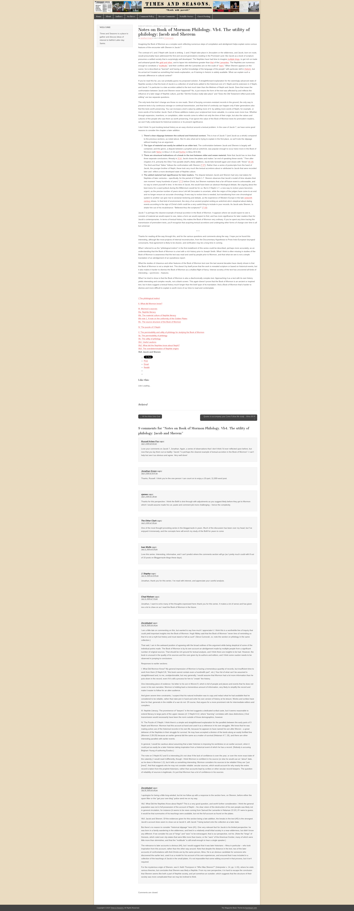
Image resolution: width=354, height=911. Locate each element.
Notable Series (186, 16)
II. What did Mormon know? (150, 303)
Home (98, 16)
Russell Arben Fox (150, 441)
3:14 (180, 158)
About (108, 16)
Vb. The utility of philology (149, 339)
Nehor (159, 152)
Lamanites (224, 62)
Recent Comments (167, 16)
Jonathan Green (146, 38)
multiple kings (234, 59)
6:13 (251, 162)
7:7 (181, 181)
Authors (119, 16)
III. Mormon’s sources (147, 309)
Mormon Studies (170, 26)
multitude (163, 66)
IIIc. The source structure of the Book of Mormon (159, 322)
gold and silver (166, 62)
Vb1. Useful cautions (147, 342)
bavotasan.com (251, 908)
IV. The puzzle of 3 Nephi (149, 327)
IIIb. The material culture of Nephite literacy (157, 315)
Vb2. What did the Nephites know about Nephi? (159, 345)
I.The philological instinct (149, 298)
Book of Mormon (145, 26)
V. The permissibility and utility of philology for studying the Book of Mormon (171, 332)
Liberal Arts (158, 26)
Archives (131, 16)
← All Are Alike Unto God (150, 416)
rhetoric (247, 69)
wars (221, 66)
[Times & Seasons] (177, 7)
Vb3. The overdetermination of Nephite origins (158, 348)
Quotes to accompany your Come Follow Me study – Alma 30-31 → (229, 417)
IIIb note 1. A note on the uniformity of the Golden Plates (162, 318)
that (212, 62)
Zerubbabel (146, 623)
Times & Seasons (117, 908)
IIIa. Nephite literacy (147, 312)
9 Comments (169, 38)
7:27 (203, 165)
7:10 (205, 207)
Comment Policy (147, 16)
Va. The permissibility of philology (152, 335)
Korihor (182, 152)
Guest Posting (204, 16)
